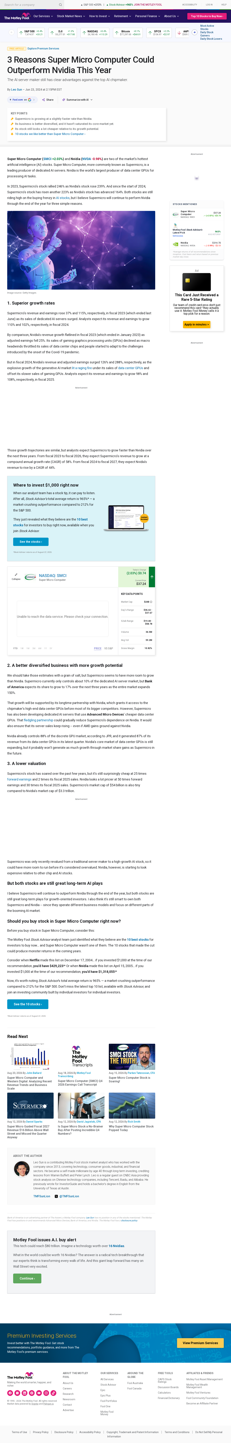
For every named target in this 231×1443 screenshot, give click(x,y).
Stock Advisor (108, 1384)
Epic (103, 1390)
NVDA (86, 159)
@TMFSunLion (69, 1196)
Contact (67, 1404)
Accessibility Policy (90, 1432)
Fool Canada (134, 1388)
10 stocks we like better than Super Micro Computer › (50, 134)
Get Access (178, 236)
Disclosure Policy (64, 1432)
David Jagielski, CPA (89, 1121)
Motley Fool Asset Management (204, 1379)
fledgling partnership (38, 720)
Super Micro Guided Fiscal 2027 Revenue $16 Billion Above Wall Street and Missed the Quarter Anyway (28, 1132)
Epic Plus (106, 1395)
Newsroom (69, 1399)
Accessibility (189, 4)
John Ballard (34, 1073)
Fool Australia (135, 1383)
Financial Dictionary (169, 1398)
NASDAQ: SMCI (52, 575)
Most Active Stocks (207, 27)
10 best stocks (138, 939)
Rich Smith (134, 1121)
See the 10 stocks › (28, 1004)
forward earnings (19, 779)
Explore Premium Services (43, 48)
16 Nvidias (116, 1246)
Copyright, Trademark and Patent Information (133, 1432)
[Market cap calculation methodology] (151, 602)
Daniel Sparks (34, 1121)
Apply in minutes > (196, 324)
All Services (107, 1379)
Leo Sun (16, 89)
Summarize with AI (78, 99)
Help (223, 4)
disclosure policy (129, 1220)
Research (68, 1393)
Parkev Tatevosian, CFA (141, 1073)
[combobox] (32, 4)
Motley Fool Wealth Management (197, 1386)
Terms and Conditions (177, 1432)
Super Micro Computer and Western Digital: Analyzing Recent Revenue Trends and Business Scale (29, 1083)
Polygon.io (48, 1404)
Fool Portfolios (109, 1401)
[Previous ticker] (11, 32)
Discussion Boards (168, 1387)
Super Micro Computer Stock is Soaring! (129, 1079)
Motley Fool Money (107, 1413)
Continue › (27, 1278)
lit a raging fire (82, 368)
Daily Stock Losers (211, 38)
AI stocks (63, 198)
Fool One (105, 1406)
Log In (209, 4)
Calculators (164, 1392)
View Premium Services (200, 1343)
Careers (67, 1388)
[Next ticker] (194, 32)
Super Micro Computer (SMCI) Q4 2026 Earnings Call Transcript (80, 1082)
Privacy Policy (41, 1432)
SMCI (47, 159)
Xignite (34, 1404)
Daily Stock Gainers (206, 34)
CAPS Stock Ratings (165, 1380)
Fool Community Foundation (202, 1398)
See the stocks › (31, 541)
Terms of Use (19, 1432)
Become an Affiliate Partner (202, 1403)
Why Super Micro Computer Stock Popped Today (131, 1128)
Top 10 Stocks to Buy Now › (207, 16)
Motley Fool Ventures (198, 1392)
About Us (68, 1383)
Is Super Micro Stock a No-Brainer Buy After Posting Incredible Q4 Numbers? (80, 1130)
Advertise (68, 1410)
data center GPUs (130, 368)
